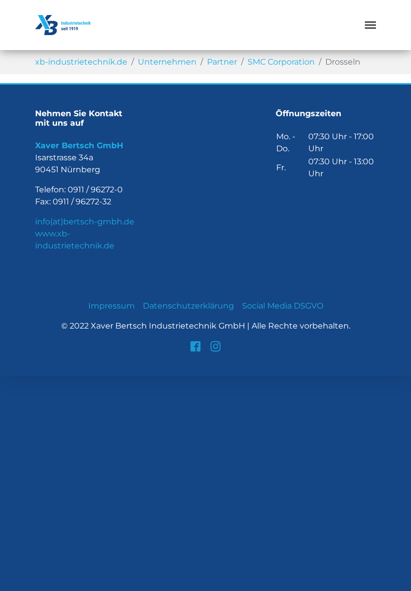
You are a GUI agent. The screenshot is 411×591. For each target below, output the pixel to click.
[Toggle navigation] (370, 25)
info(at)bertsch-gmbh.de (84, 221)
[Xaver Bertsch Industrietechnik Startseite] (63, 25)
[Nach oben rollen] (396, 576)
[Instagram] (216, 346)
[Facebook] (195, 346)
